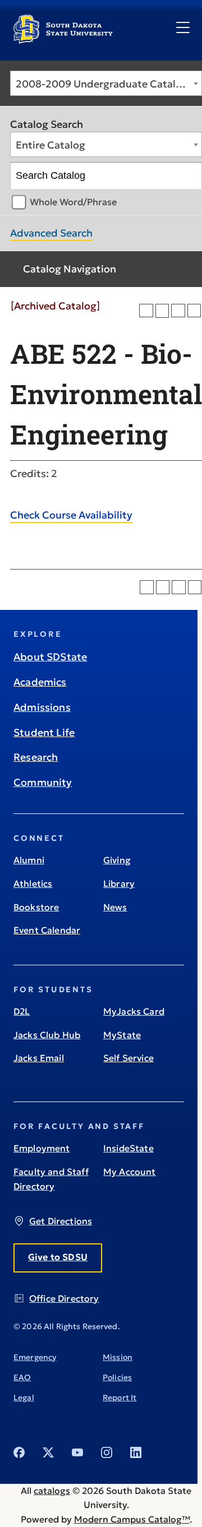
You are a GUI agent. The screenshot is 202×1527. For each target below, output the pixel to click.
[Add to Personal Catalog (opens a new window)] (146, 311)
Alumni (28, 860)
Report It (119, 1397)
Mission (117, 1357)
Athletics (32, 883)
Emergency (34, 1357)
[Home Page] (63, 39)
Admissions (42, 707)
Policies (117, 1377)
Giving (117, 860)
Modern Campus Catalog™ (132, 1519)
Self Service (128, 1057)
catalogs (52, 1490)
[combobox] (106, 83)
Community (42, 782)
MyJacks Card (133, 1011)
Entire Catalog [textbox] (50, 144)
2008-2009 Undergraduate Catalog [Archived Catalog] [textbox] (108, 83)
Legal (23, 1397)
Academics (40, 681)
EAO (22, 1377)
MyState (122, 1034)
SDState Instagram (106, 1452)
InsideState (128, 1148)
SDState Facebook (19, 1452)
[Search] (189, 176)
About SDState (50, 656)
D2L (21, 1011)
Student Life (44, 732)
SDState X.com (48, 1452)
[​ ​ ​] (183, 28)
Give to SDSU (58, 1256)
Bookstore (36, 907)
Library (119, 883)
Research (35, 757)
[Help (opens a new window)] (194, 311)
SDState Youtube (77, 1452)
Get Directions (60, 1221)
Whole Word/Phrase (73, 201)
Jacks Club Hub (46, 1034)
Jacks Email (38, 1057)
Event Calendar (46, 930)
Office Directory (64, 1298)
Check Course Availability (71, 514)
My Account (129, 1171)
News (115, 907)
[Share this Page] (162, 311)
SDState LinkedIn (135, 1452)
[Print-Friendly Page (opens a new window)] (178, 311)
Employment (41, 1148)
